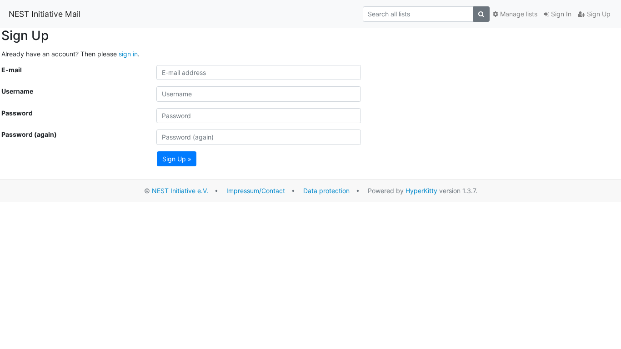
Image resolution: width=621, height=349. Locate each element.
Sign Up (598, 14)
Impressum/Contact (255, 190)
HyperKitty (421, 190)
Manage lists (517, 14)
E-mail (11, 70)
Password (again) (29, 134)
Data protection (326, 190)
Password (17, 113)
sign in (128, 54)
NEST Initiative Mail (44, 14)
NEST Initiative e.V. (180, 190)
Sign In (560, 14)
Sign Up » (176, 159)
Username (17, 91)
